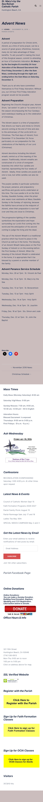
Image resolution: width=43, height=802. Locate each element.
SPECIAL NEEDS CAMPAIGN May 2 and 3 (21, 523)
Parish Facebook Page (17, 572)
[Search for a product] (36, 6)
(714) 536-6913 (10, 655)
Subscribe (11, 556)
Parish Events (8, 32)
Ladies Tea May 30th (12, 519)
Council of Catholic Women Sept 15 (18, 502)
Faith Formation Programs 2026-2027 (19, 506)
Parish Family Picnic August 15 (16, 510)
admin (7, 29)
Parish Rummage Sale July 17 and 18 (19, 514)
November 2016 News (22, 367)
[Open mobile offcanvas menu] (40, 5)
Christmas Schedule (20, 374)
